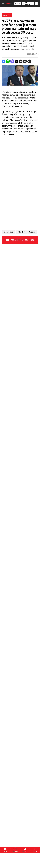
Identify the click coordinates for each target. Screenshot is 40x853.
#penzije (32, 232)
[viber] (12, 61)
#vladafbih (21, 232)
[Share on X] (16, 61)
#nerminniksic (8, 232)
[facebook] (3, 61)
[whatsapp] (8, 61)
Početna (5, 851)
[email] (21, 61)
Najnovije (15, 851)
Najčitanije (25, 851)
